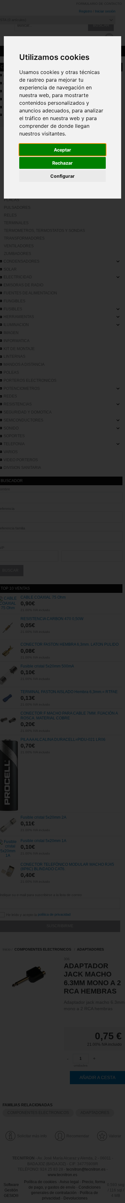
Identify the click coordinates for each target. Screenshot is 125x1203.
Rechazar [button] (62, 163)
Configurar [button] (62, 176)
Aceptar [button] (62, 149)
